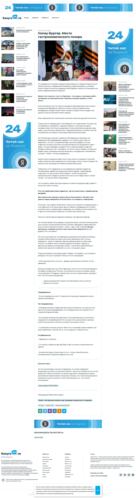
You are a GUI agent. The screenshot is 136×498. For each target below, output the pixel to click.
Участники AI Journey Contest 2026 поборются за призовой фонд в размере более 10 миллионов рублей (126, 101)
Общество (45, 457)
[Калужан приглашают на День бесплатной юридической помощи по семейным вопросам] (110, 166)
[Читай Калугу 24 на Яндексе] (35, 7)
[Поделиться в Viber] (50, 411)
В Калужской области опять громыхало (24, 31)
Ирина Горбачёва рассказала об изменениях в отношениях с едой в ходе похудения (126, 88)
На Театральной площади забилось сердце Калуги (23, 58)
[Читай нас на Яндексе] (101, 7)
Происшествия (47, 459)
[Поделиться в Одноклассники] (59, 411)
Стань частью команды (98, 476)
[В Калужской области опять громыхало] (7, 32)
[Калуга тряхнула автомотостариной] (110, 152)
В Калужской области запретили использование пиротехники (24, 99)
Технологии (46, 470)
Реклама (67, 476)
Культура (45, 466)
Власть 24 (55, 17)
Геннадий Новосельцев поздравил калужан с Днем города (24, 72)
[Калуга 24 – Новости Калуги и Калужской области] (12, 17)
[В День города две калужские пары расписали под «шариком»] (7, 45)
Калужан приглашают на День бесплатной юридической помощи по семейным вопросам (127, 167)
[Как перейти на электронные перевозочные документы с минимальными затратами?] (110, 126)
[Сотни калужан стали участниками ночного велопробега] (7, 85)
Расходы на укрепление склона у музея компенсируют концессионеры (126, 113)
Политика (45, 461)
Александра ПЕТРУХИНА (48, 386)
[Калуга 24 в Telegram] (124, 475)
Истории (42, 405)
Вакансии (68, 468)
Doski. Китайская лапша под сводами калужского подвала (65, 400)
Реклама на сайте (96, 473)
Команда (68, 470)
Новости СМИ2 (38, 437)
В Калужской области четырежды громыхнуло (24, 111)
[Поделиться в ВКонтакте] (55, 411)
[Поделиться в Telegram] (45, 411)
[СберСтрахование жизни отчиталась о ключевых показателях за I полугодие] (110, 139)
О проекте (68, 466)
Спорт (44, 476)
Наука (44, 463)
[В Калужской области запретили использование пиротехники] (7, 98)
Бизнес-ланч (50, 405)
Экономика (45, 472)
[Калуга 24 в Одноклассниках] (129, 475)
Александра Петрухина (62, 405)
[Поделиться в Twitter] (64, 411)
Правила (67, 472)
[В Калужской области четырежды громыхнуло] (7, 111)
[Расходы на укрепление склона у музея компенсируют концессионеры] (110, 113)
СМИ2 (27, 474)
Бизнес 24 (45, 17)
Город (26, 17)
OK (98, 490)
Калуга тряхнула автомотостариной (125, 151)
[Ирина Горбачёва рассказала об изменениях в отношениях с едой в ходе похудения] (110, 86)
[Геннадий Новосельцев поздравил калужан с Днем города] (7, 71)
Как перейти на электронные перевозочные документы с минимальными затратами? (124, 128)
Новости (35, 17)
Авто (44, 474)
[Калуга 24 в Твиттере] (133, 475)
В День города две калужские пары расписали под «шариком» (23, 46)
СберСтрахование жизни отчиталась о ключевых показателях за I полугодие (126, 141)
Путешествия (46, 468)
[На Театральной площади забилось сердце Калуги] (7, 58)
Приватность (69, 474)
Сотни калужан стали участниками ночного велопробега (24, 84)
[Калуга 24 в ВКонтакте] (120, 475)
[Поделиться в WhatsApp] (40, 411)
